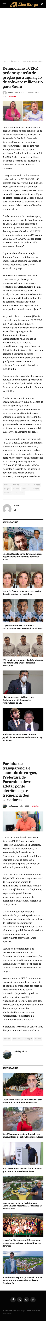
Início (4, 61)
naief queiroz (13, 806)
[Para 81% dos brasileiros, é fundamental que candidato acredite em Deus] (23, 1153)
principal (28, 1039)
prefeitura (17, 1039)
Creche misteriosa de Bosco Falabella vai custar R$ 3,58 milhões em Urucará (22, 1101)
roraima (16, 489)
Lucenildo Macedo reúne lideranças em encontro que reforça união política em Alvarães (22, 1243)
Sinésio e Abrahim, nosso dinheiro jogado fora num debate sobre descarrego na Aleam (23, 737)
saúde (24, 489)
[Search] (42, 4)
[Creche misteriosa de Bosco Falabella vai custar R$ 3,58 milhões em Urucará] (23, 1084)
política (7, 1039)
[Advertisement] (23, 34)
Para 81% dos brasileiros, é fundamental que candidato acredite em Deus (22, 1170)
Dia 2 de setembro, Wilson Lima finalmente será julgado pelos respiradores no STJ (18, 700)
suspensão (19, 493)
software (7, 493)
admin (10, 93)
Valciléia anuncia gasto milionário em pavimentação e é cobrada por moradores (23, 1135)
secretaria (35, 489)
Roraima (12, 96)
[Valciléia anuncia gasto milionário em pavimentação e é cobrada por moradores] (23, 1119)
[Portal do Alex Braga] (24, 4)
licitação (27, 485)
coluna (6, 485)
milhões (37, 485)
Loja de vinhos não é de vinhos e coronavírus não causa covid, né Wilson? (23, 627)
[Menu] (4, 4)
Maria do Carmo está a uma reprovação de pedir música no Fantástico (22, 592)
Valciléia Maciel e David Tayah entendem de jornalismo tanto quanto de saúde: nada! (22, 557)
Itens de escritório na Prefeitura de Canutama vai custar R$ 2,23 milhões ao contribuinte (22, 1206)
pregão (7, 489)
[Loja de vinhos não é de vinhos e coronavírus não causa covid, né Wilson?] (23, 610)
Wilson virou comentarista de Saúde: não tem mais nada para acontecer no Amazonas (23, 663)
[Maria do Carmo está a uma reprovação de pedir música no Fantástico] (23, 576)
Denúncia (16, 485)
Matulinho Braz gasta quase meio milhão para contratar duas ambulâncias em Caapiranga (23, 1280)
